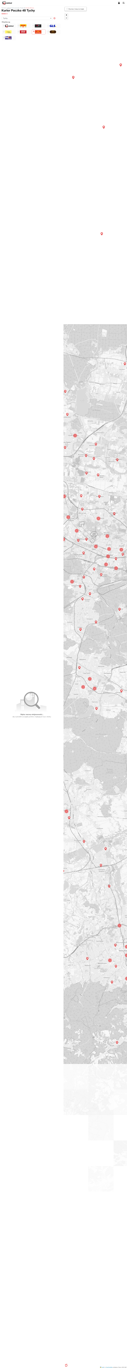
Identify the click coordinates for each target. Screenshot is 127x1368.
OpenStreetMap (109, 1367)
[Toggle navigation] (124, 2)
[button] (96, 708)
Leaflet (102, 1367)
